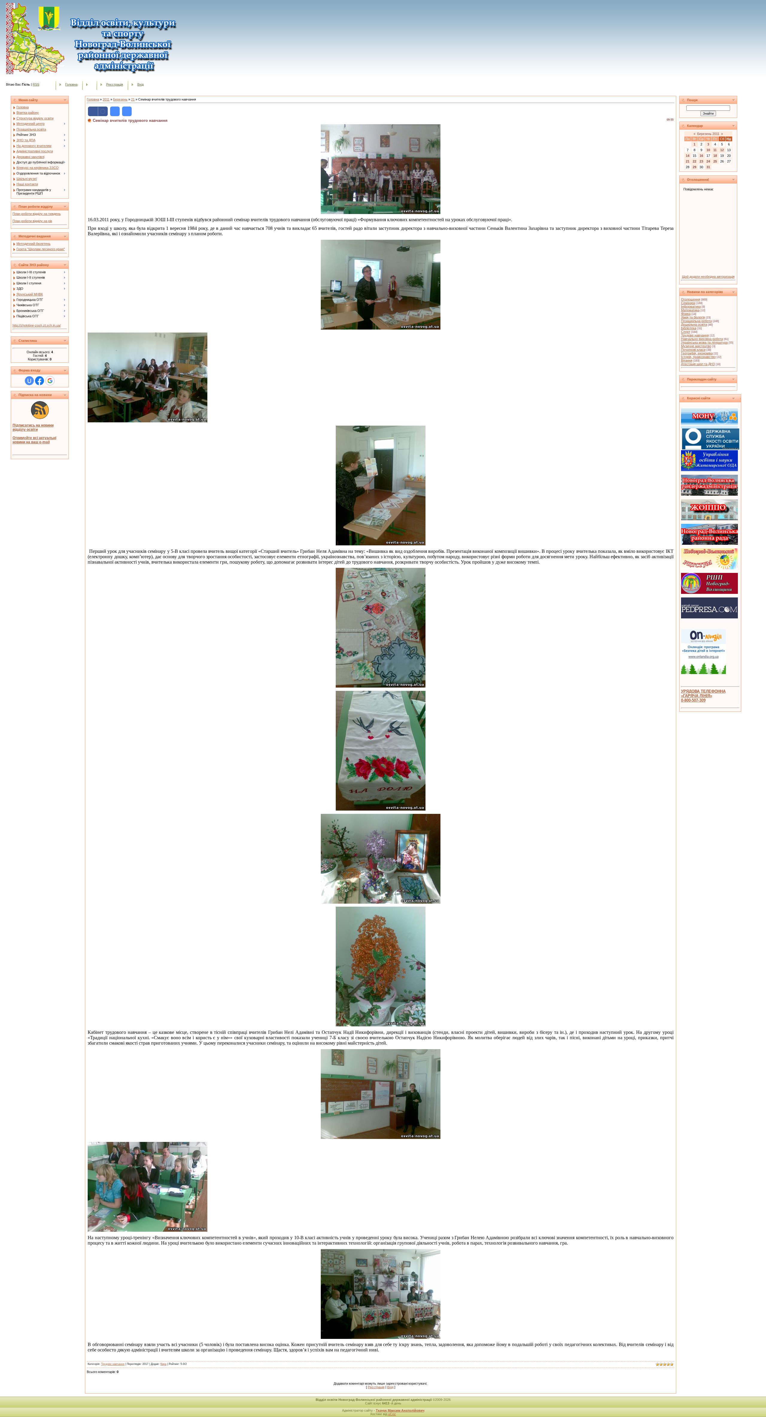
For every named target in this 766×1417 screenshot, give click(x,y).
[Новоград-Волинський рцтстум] (709, 568)
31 (708, 167)
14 (687, 155)
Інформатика (691, 306)
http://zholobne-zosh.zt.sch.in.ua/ (37, 325)
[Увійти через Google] (50, 381)
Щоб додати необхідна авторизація (708, 276)
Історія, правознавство (698, 357)
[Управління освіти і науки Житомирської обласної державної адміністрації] (709, 470)
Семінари (688, 303)
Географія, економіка (697, 353)
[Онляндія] (703, 673)
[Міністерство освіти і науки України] (709, 427)
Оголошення (690, 299)
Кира (163, 1364)
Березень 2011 (708, 134)
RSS (36, 84)
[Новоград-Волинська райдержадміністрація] (709, 494)
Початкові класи (693, 349)
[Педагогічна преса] (709, 617)
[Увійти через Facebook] (39, 380)
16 (701, 155)
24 (708, 161)
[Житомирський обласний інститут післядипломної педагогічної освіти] (709, 519)
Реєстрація (114, 84)
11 (715, 150)
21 (133, 99)
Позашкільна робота (696, 321)
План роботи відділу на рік (32, 221)
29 (694, 167)
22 (694, 161)
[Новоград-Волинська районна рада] (709, 543)
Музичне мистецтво (696, 346)
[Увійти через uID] (29, 380)
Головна (71, 84)
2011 (106, 99)
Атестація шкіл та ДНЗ (698, 364)
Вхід (140, 84)
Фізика (686, 313)
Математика (690, 310)
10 (708, 150)
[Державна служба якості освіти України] (710, 448)
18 (715, 155)
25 (715, 161)
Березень (120, 99)
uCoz (392, 1414)
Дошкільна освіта (694, 324)
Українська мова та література (704, 342)
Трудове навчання (112, 1364)
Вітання (686, 360)
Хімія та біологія (693, 317)
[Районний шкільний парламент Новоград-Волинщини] (709, 592)
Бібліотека (688, 328)
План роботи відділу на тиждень (37, 214)
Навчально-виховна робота (702, 339)
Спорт (685, 331)
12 (722, 150)
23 (701, 161)
